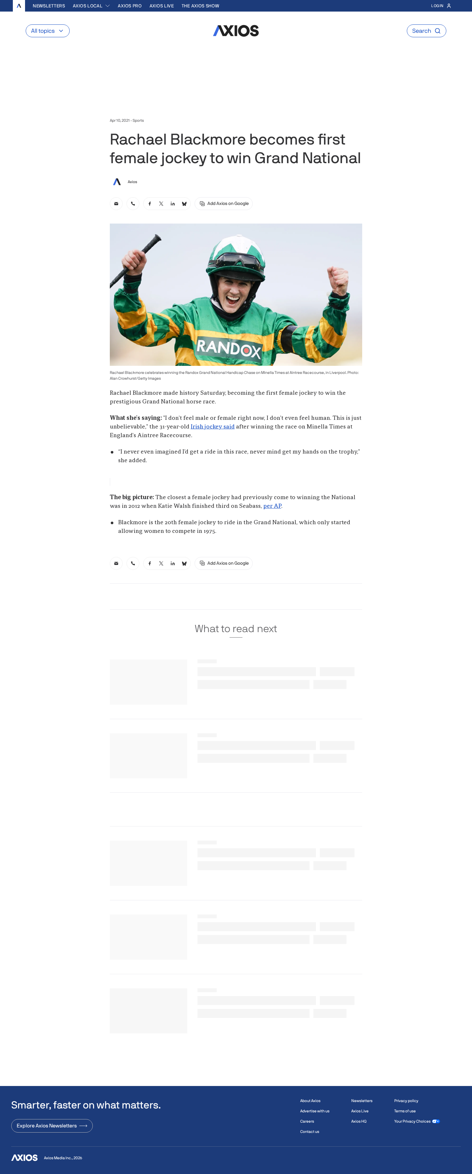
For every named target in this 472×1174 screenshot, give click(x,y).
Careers (307, 1121)
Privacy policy (406, 1101)
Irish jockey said (213, 427)
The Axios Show (200, 5)
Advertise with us (314, 1111)
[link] (116, 204)
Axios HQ (358, 1121)
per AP (272, 506)
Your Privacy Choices (412, 1121)
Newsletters (49, 5)
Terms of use (405, 1111)
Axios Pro (130, 5)
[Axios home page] (19, 6)
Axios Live (162, 5)
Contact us (309, 1132)
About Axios (310, 1101)
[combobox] (91, 6)
